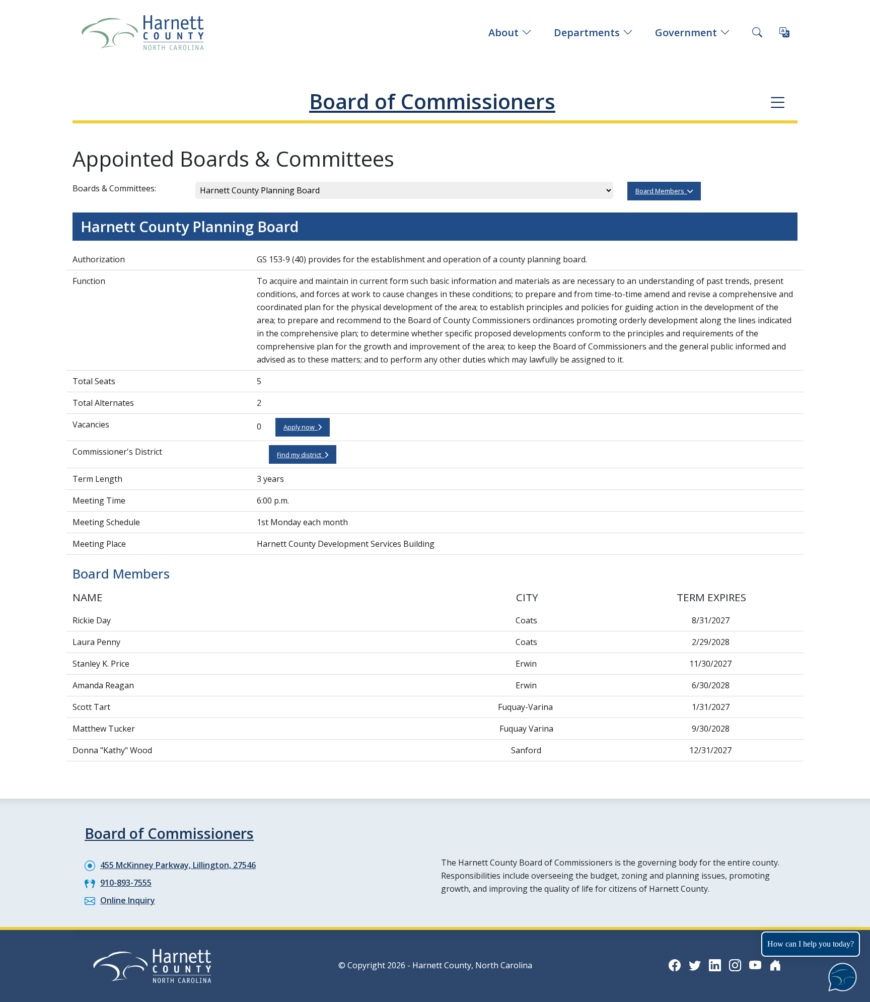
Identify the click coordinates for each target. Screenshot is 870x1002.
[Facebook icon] (675, 965)
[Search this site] (757, 33)
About (503, 32)
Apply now (300, 427)
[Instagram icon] (735, 965)
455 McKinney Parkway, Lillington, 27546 (178, 865)
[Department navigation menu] (777, 102)
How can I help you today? (810, 944)
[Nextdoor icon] (775, 965)
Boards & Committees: (114, 188)
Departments (587, 32)
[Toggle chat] (840, 975)
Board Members (661, 190)
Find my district (300, 454)
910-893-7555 (126, 882)
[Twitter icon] (695, 965)
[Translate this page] (784, 33)
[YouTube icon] (755, 965)
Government (686, 32)
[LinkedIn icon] (715, 965)
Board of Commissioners (432, 101)
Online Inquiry (127, 900)
